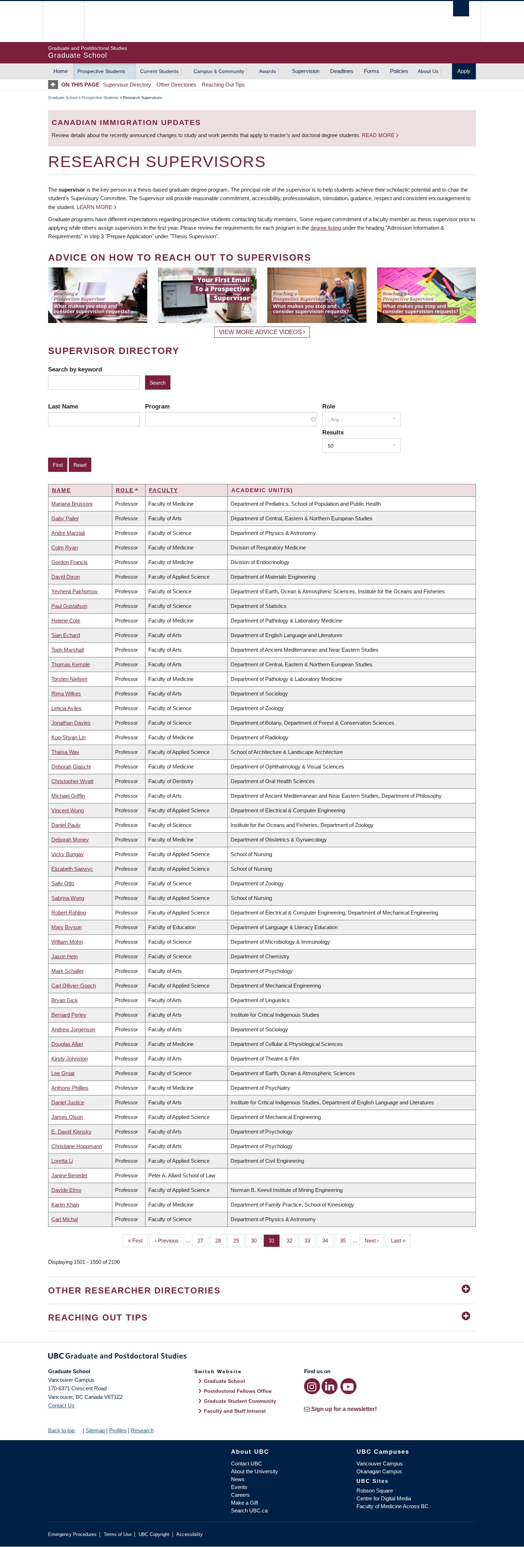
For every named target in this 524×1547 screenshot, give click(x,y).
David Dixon (65, 577)
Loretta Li (62, 1161)
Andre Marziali (68, 533)
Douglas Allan (67, 1044)
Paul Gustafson (69, 606)
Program (157, 406)
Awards (267, 71)
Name (61, 490)
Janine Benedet (69, 1175)
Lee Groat (63, 1073)
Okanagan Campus (379, 1471)
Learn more (94, 207)
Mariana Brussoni (71, 504)
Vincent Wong (67, 810)
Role (328, 406)
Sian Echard (65, 635)
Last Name (63, 406)
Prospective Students (101, 71)
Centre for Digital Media (383, 1498)
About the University (254, 1471)
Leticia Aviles (66, 708)
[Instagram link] (312, 1386)
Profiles (118, 1430)
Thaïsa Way (65, 752)
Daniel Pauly (66, 825)
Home (60, 71)
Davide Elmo (66, 1190)
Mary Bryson (66, 927)
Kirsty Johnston (69, 1059)
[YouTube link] (348, 1386)
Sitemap (95, 1430)
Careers (240, 1495)
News (238, 1479)
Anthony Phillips (69, 1088)
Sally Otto (62, 883)
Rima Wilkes (66, 694)
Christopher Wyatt (72, 781)
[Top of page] (54, 85)
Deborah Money (70, 840)
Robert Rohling (68, 913)
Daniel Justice (67, 1102)
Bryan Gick (64, 1000)
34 (327, 1241)
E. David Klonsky (71, 1132)
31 (274, 1241)
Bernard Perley (68, 1015)
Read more (379, 135)
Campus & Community (219, 71)
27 (203, 1241)
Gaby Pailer (65, 518)
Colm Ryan (64, 548)
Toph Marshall (67, 650)
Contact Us (61, 1405)
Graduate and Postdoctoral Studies (262, 1357)
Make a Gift (244, 1503)
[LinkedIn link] (330, 1386)
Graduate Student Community (240, 1401)
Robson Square (374, 1491)
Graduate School (62, 97)
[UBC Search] (461, 8)
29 (238, 1241)
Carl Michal (64, 1219)
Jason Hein (64, 956)
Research (142, 1430)
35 (345, 1241)
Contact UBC (246, 1463)
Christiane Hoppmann (76, 1146)
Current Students (159, 71)
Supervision (305, 71)
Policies (399, 71)
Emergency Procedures (72, 1534)
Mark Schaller (67, 971)
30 (256, 1241)
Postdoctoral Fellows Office (238, 1391)
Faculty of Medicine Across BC (392, 1506)
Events (239, 1487)
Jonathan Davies (71, 723)
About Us (428, 71)
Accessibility (189, 1534)
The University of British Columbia (63, 21)
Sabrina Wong (67, 898)
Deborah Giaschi (71, 767)
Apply (464, 71)
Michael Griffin (68, 796)
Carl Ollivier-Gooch (73, 986)
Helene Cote (65, 621)
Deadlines (341, 71)
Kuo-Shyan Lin (68, 737)
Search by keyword (75, 369)
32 (292, 1241)
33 (309, 1241)
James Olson (67, 1117)
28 (220, 1241)
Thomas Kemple (70, 664)
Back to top (62, 1430)
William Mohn (67, 942)
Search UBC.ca (249, 1510)
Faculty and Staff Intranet (235, 1411)
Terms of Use (118, 1534)
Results (333, 432)
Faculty (163, 490)
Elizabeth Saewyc (72, 869)
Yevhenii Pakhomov (74, 591)
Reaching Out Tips (223, 85)
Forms (371, 71)
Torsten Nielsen (69, 679)
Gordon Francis (69, 562)
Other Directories (176, 85)
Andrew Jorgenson (73, 1029)
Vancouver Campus (379, 1463)
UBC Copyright (154, 1534)
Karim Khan (65, 1205)
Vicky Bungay (67, 854)
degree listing (325, 228)
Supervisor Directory (127, 85)
